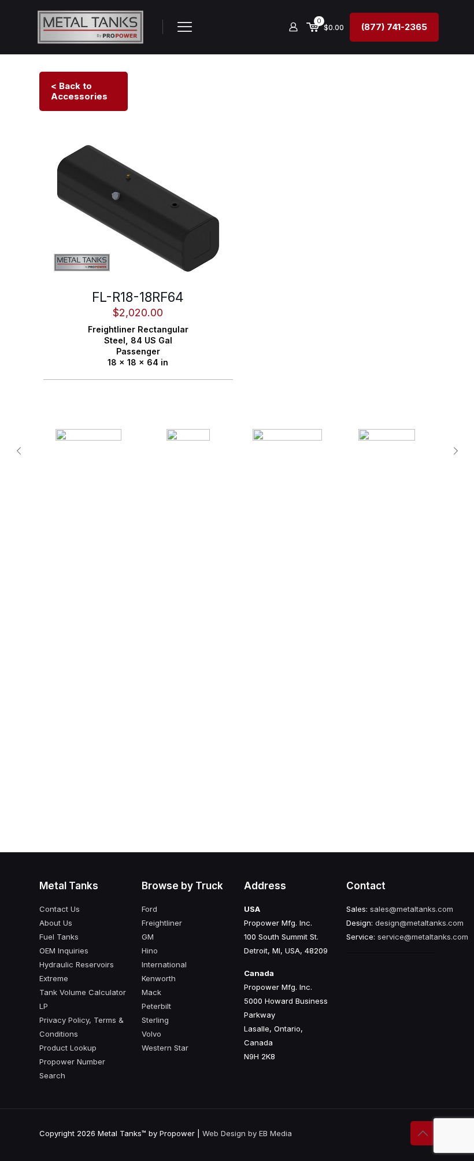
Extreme (53, 978)
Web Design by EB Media (247, 1133)
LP (43, 1006)
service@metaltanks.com (422, 936)
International (164, 964)
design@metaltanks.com (419, 922)
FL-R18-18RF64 (138, 297)
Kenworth (159, 978)
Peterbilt (156, 1006)
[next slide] (455, 451)
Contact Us (59, 909)
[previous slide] (18, 451)
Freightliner (162, 922)
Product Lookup (68, 1047)
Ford (149, 909)
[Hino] (188, 450)
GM (148, 936)
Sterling (155, 1020)
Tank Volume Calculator (82, 992)
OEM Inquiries (63, 950)
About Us (55, 922)
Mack (151, 992)
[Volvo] (387, 450)
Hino (150, 950)
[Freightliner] (287, 450)
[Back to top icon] (422, 1133)
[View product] (216, 150)
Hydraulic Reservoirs (76, 964)
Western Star (165, 1047)
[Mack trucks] (88, 450)
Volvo (151, 1033)
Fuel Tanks (59, 936)
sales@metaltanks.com (411, 909)
